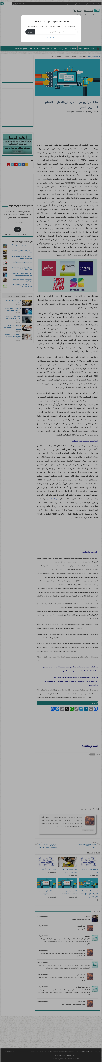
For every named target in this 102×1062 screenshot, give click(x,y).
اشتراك (30, 31)
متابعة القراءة (51, 37)
